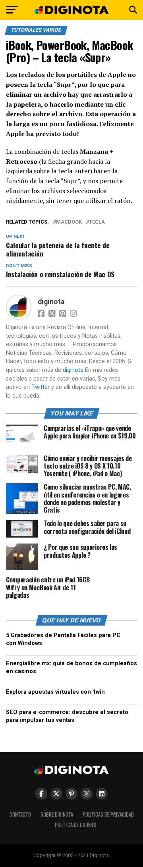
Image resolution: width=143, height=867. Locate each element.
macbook (69, 222)
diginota (51, 302)
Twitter (40, 387)
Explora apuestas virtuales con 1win (55, 692)
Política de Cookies (76, 825)
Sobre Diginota (57, 814)
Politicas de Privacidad (108, 814)
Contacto (20, 814)
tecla (97, 222)
